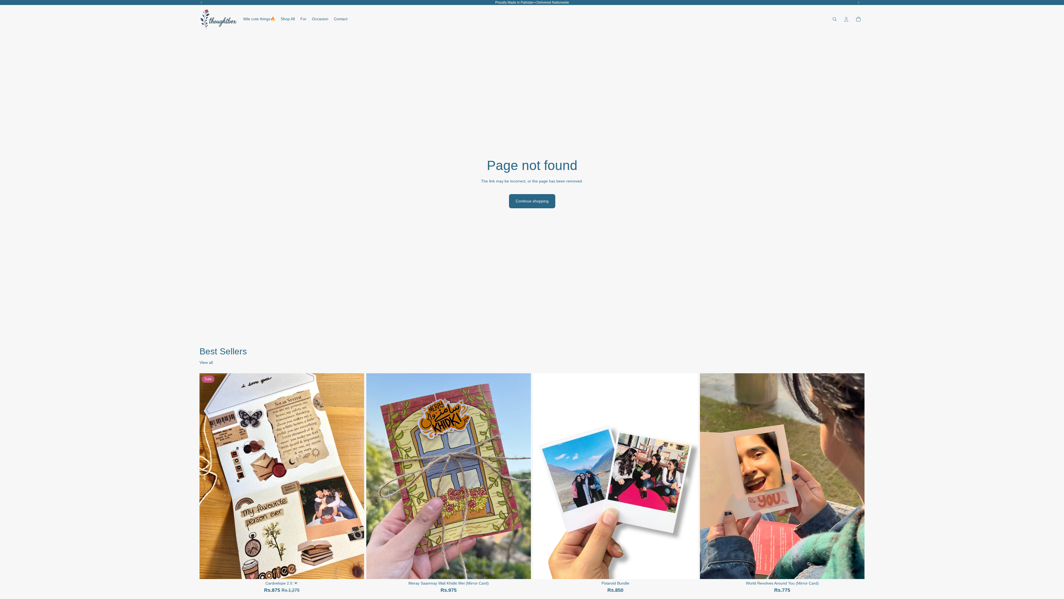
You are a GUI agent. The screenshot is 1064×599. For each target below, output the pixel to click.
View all (206, 362)
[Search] (834, 19)
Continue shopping (532, 201)
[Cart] (858, 19)
